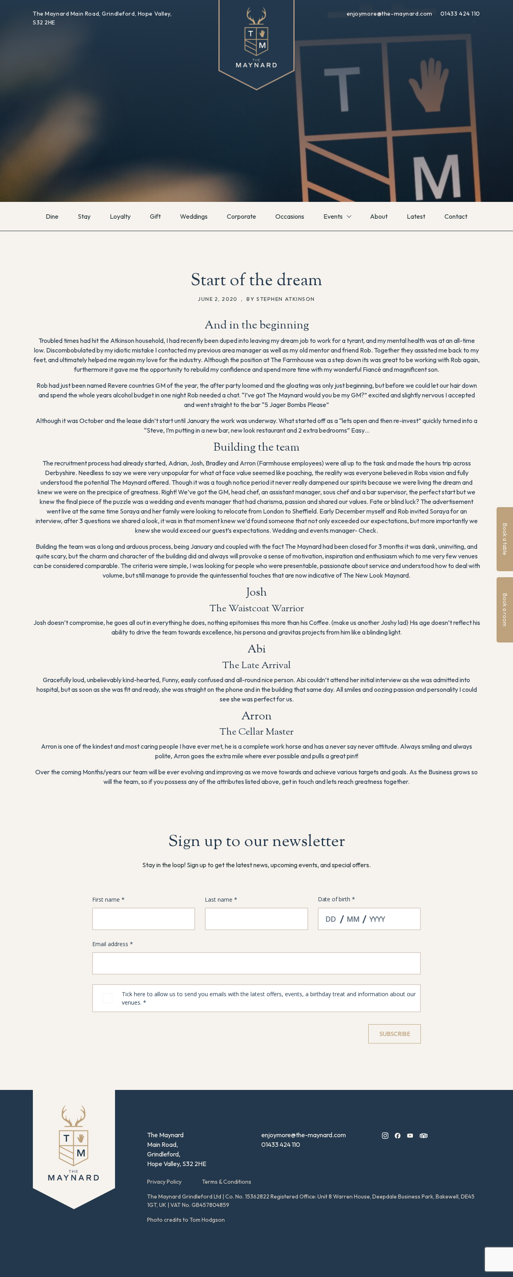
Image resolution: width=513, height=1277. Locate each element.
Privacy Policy (164, 1181)
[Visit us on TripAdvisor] (424, 1135)
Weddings (194, 216)
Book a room (505, 609)
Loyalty (120, 216)
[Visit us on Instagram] (385, 1135)
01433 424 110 (460, 13)
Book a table (505, 539)
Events (333, 216)
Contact (455, 216)
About (379, 216)
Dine (52, 216)
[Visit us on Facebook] (398, 1135)
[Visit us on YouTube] (410, 1135)
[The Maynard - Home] (74, 1149)
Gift (155, 216)
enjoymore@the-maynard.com (390, 13)
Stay (84, 216)
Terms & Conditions (226, 1181)
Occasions (289, 216)
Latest (416, 216)
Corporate (241, 216)
